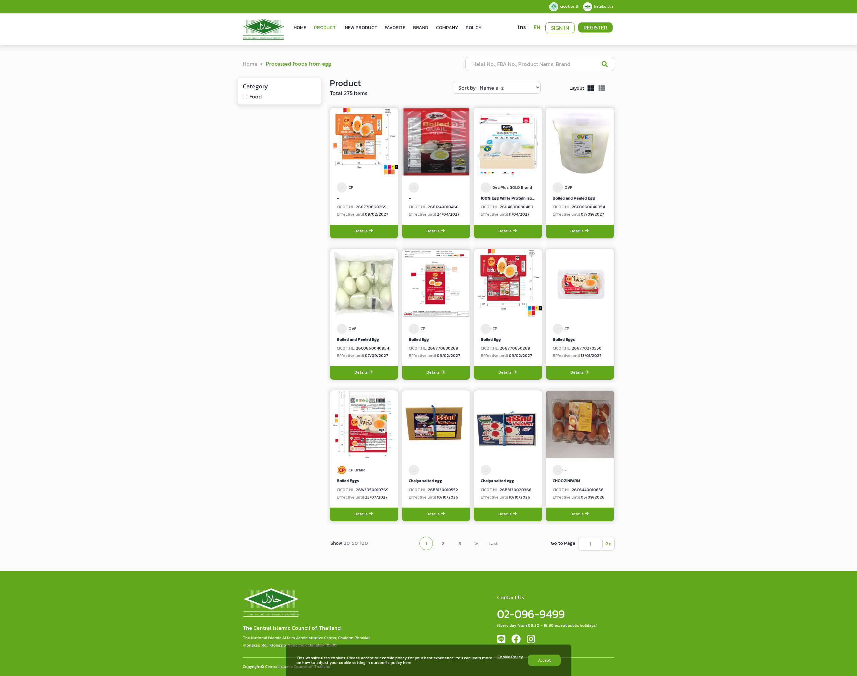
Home (300, 27)
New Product (361, 27)
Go (608, 543)
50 (355, 543)
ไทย (522, 27)
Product (325, 27)
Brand (420, 27)
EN (537, 27)
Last (493, 543)
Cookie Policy (510, 657)
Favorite (395, 27)
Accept (544, 660)
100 (364, 543)
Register (595, 27)
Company (447, 27)
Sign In (560, 28)
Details (362, 231)
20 (347, 543)
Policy (473, 27)
